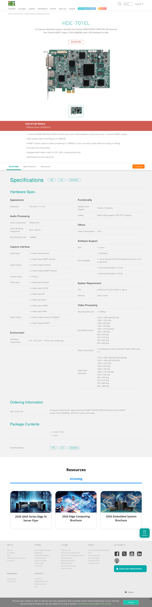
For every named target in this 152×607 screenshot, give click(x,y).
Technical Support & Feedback (98, 550)
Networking (38, 553)
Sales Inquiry (11, 579)
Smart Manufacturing (68, 566)
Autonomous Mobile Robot (70, 553)
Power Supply (39, 563)
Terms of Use (105, 603)
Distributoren (11, 581)
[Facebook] (117, 552)
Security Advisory (94, 555)
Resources (45, 166)
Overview (14, 166)
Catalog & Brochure (41, 581)
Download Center (40, 584)
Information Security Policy (16, 558)
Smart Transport (66, 568)
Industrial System (40, 558)
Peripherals (38, 566)
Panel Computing (40, 561)
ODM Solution (66, 550)
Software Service (94, 561)
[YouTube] (132, 552)
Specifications (29, 166)
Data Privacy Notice (86, 603)
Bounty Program (94, 558)
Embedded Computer (41, 555)
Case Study (38, 579)
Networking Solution (68, 561)
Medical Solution (66, 563)
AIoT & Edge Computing (42, 550)
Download (138, 166)
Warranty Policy (93, 563)
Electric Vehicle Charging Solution (72, 555)
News (36, 587)
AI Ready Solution (67, 558)
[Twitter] (124, 552)
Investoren (10, 561)
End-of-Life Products (15, 14)
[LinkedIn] (139, 552)
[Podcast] (117, 559)
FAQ (89, 553)
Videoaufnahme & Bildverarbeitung (36, 14)
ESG (8, 555)
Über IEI (9, 550)
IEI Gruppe (10, 553)
